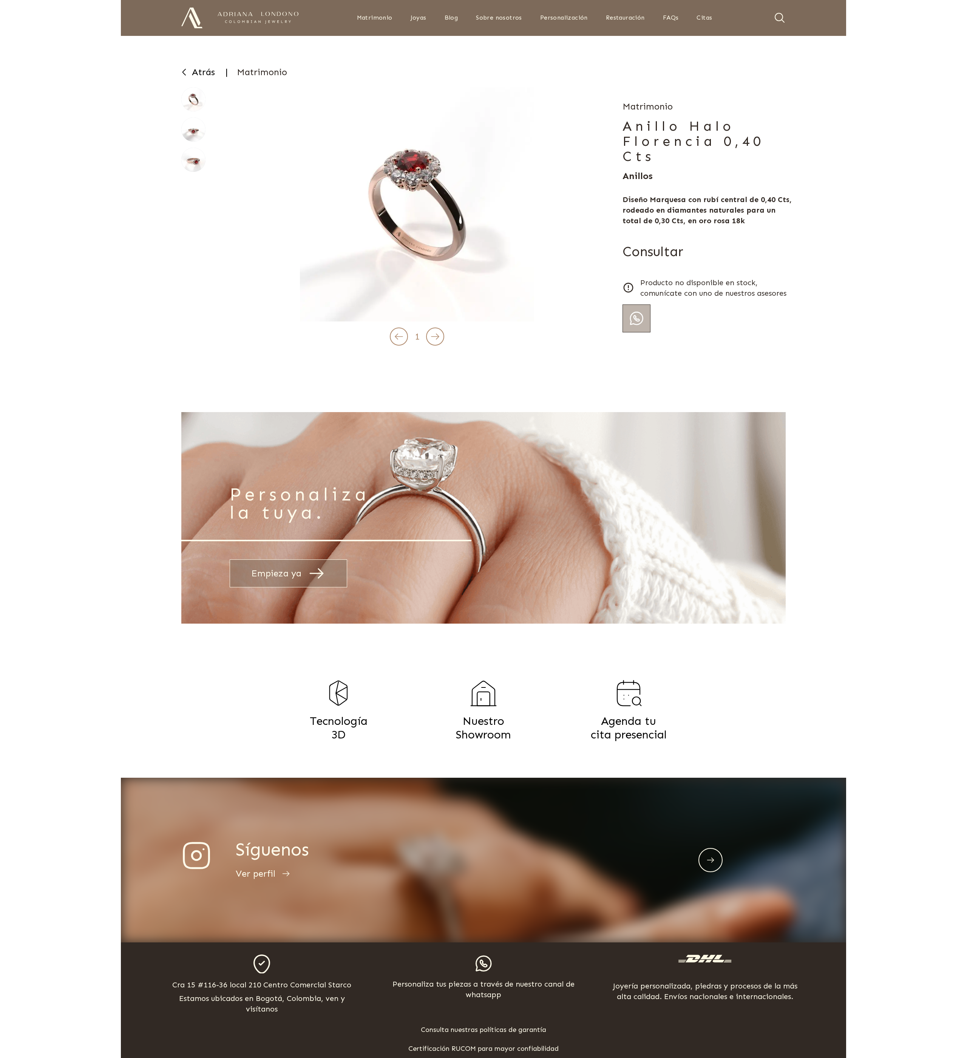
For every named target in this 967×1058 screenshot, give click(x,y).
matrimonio (262, 71)
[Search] (780, 18)
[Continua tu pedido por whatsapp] (636, 318)
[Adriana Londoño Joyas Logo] (191, 18)
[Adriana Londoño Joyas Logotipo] (258, 18)
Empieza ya (276, 573)
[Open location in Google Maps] (261, 964)
